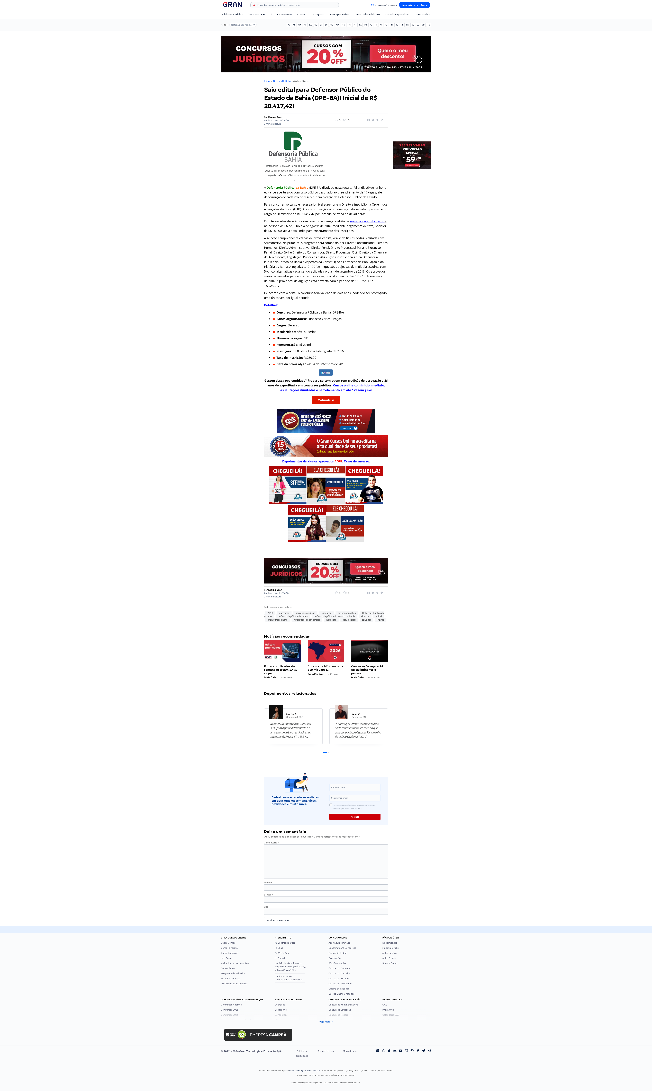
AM (299, 25)
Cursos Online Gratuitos (342, 994)
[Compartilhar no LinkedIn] (376, 120)
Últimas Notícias (232, 14)
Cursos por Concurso (340, 968)
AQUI (338, 461)
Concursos (283, 14)
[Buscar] (254, 6)
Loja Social (226, 958)
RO (397, 25)
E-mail (268, 894)
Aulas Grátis (389, 958)
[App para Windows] (377, 1051)
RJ (386, 25)
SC (413, 25)
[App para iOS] (389, 1051)
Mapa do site (350, 1051)
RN (391, 25)
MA (337, 25)
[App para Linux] (383, 1051)
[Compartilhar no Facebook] (368, 120)
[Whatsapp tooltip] (412, 1051)
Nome (268, 882)
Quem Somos (228, 943)
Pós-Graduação (337, 963)
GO (331, 25)
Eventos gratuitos (386, 5)
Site (266, 907)
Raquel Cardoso (315, 673)
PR (380, 25)
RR (402, 25)
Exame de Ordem (338, 953)
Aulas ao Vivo (389, 953)
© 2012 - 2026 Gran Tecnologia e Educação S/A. (251, 1051)
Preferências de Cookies (234, 983)
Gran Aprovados (339, 14)
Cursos (301, 14)
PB (365, 25)
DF (321, 25)
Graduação (335, 958)
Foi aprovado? (290, 978)
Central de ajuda (286, 943)
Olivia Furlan (270, 677)
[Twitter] (423, 1051)
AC (289, 25)
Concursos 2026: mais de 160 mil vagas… (325, 668)
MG (343, 25)
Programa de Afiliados (233, 973)
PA (360, 25)
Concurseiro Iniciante (367, 14)
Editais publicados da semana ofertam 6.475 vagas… (280, 670)
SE (418, 25)
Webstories (423, 14)
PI (376, 25)
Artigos (317, 14)
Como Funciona (229, 948)
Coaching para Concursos (342, 948)
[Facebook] (418, 1051)
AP (305, 25)
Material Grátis (390, 948)
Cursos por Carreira (339, 973)
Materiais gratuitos (397, 14)
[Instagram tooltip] (406, 1051)
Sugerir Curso (389, 963)
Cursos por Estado (339, 978)
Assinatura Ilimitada (414, 5)
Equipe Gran (275, 117)
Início (267, 81)
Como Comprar (229, 953)
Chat (280, 948)
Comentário (271, 842)
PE (371, 25)
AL (294, 25)
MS (349, 25)
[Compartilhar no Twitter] (372, 120)
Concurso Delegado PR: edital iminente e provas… (367, 670)
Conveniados (228, 968)
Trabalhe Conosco (230, 978)
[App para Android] (394, 1051)
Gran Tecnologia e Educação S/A (304, 1071)
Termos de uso (326, 1051)
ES (326, 25)
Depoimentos (389, 943)
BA (310, 25)
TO (428, 25)
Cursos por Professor (340, 983)
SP (423, 25)
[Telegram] (429, 1051)
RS (407, 25)
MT (355, 25)
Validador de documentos (235, 963)
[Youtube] (400, 1051)
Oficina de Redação (339, 988)
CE (315, 25)
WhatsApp (283, 953)
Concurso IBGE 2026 (260, 14)
